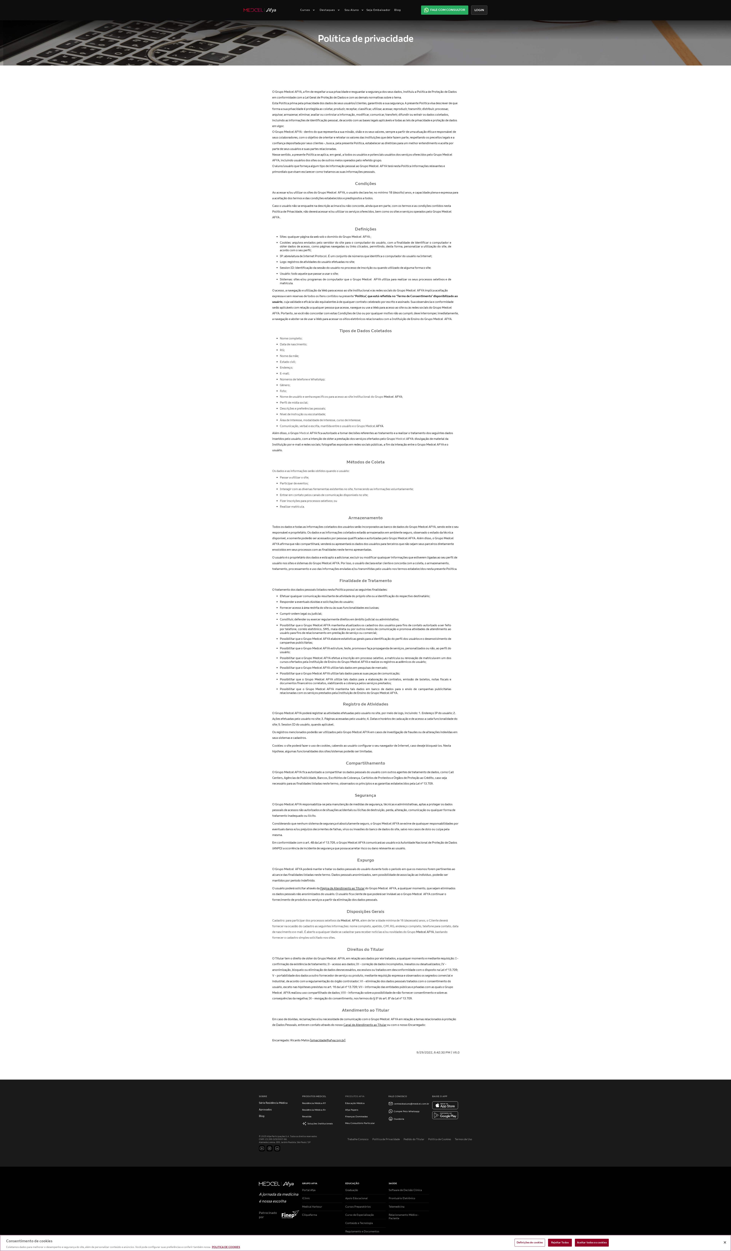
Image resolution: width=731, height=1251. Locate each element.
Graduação (351, 1190)
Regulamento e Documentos (362, 1231)
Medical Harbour (312, 1207)
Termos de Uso (463, 1139)
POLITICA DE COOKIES (226, 1247)
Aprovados (265, 1109)
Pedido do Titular (414, 1139)
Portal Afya (308, 1190)
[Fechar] (725, 1242)
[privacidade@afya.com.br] (328, 1040)
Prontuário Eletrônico (402, 1198)
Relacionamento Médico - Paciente (404, 1216)
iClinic (306, 1198)
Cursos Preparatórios (358, 1207)
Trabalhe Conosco (358, 1139)
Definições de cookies (530, 1242)
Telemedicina (396, 1207)
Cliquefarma (309, 1215)
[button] (306, 10)
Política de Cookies (439, 1139)
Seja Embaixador (378, 10)
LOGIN (479, 10)
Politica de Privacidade (386, 1139)
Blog (397, 10)
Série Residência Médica (273, 1103)
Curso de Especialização (359, 1215)
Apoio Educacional (356, 1198)
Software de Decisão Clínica (405, 1190)
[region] (365, 1243)
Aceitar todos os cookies (592, 1242)
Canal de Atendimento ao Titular (364, 1025)
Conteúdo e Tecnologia (359, 1223)
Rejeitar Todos (560, 1242)
